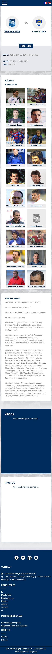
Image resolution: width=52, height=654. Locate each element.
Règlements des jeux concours (14, 626)
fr (2, 592)
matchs (4, 601)
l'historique (6, 595)
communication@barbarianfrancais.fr (20, 573)
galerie (4, 604)
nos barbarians (7, 598)
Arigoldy (33, 652)
